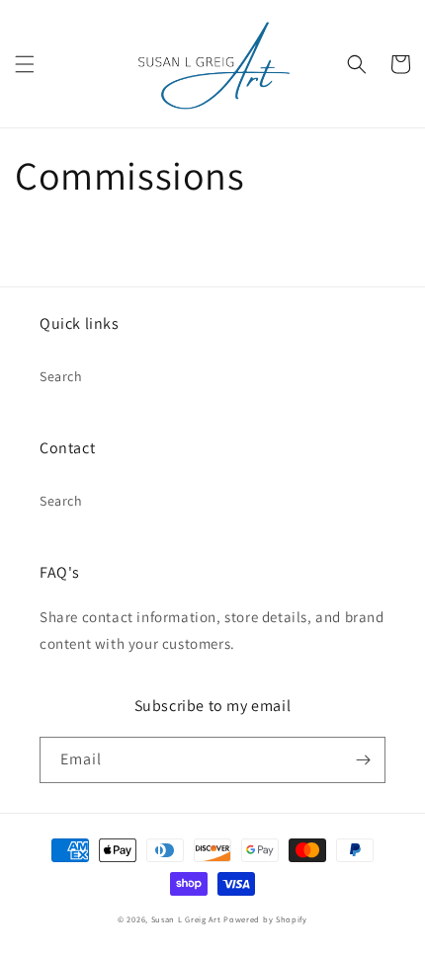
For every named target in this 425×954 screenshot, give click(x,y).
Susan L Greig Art (186, 919)
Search (61, 376)
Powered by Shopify (265, 919)
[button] (24, 64)
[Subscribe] (362, 760)
